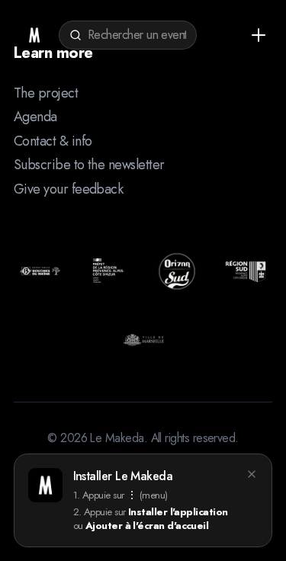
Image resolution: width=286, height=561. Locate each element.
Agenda (35, 117)
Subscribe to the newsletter (89, 165)
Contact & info (53, 141)
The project (46, 93)
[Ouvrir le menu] (258, 35)
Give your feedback (68, 189)
